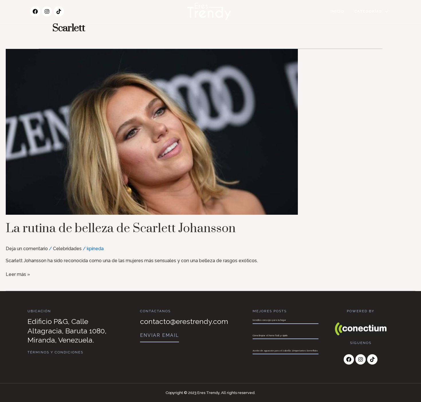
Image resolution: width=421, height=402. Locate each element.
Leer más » (18, 274)
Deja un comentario (27, 248)
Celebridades (67, 248)
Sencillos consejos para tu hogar (269, 320)
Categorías (368, 11)
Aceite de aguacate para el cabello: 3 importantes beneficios (285, 350)
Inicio (337, 11)
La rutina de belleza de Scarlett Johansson (121, 228)
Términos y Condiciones (55, 352)
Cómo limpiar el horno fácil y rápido (270, 335)
